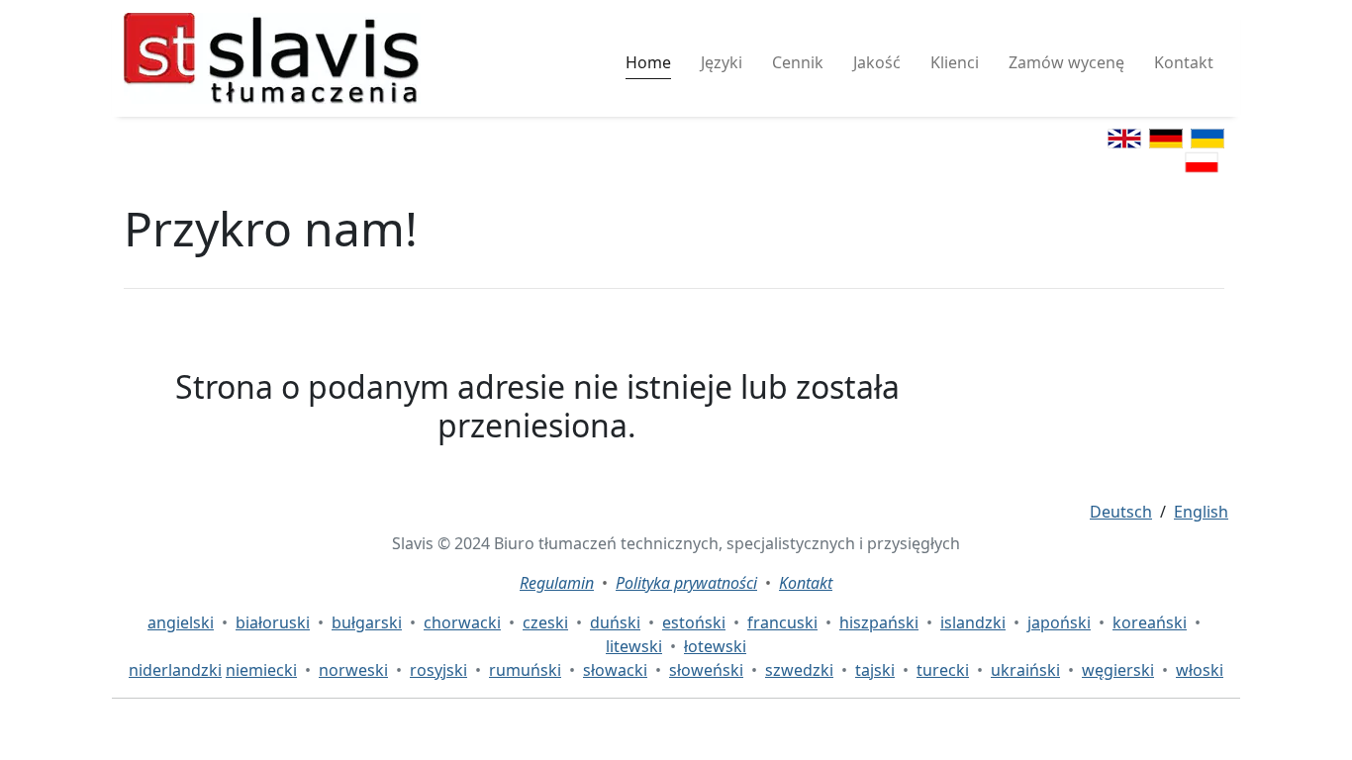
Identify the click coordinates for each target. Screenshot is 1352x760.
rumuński (525, 670)
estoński (693, 622)
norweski (353, 670)
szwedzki (799, 670)
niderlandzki (175, 670)
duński (615, 622)
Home (648, 62)
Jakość (877, 62)
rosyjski (438, 670)
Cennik (797, 62)
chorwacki (462, 622)
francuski (782, 622)
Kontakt (1183, 62)
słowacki (615, 670)
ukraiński (1025, 670)
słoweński (706, 670)
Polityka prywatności (686, 583)
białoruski (273, 622)
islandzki (973, 622)
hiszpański (878, 622)
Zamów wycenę (1066, 62)
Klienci (954, 62)
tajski (875, 670)
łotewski (715, 646)
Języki (721, 62)
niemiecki (261, 670)
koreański (1149, 622)
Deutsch (1121, 511)
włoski (1199, 670)
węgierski (1118, 670)
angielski (180, 622)
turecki (943, 670)
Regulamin (557, 583)
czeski (545, 622)
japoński (1059, 622)
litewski (634, 646)
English (1201, 511)
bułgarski (367, 622)
